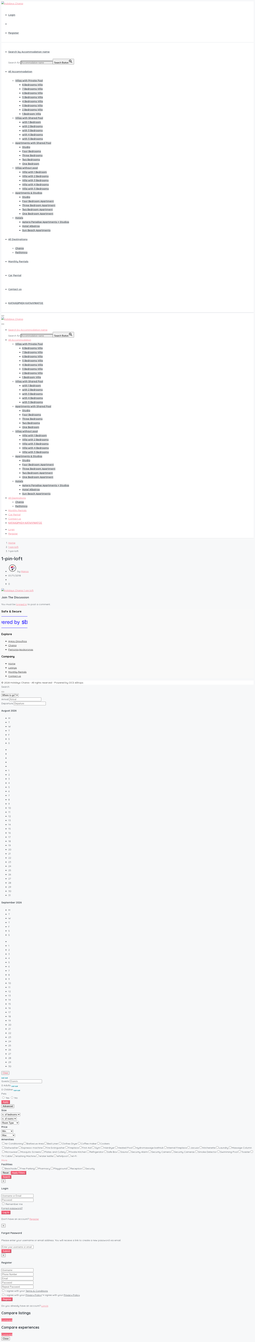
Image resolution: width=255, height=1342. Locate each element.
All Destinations (17, 239)
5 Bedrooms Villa (32, 97)
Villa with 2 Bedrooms (35, 176)
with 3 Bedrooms (32, 130)
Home (11, 663)
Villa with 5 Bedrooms (35, 188)
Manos (25, 571)
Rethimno (21, 252)
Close (5, 1338)
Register (13, 32)
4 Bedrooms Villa (32, 101)
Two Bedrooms (31, 159)
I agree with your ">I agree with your (42, 1295)
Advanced (8, 1106)
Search (6, 1177)
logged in (21, 604)
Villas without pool (26, 167)
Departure (7, 703)
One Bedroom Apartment (37, 213)
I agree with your (26, 1290)
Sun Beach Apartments (36, 230)
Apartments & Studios (28, 192)
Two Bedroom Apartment (37, 209)
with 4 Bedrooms (32, 134)
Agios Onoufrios (17, 641)
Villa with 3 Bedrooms (35, 180)
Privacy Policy (34, 1295)
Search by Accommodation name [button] (29, 51)
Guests (5, 1081)
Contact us (15, 289)
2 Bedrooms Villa (32, 109)
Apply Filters (18, 1172)
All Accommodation (20, 71)
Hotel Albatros (31, 226)
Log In (6, 1212)
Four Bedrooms (31, 151)
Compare (6, 1320)
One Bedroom (30, 163)
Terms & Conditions (37, 1290)
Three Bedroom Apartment (38, 205)
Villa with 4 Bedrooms (35, 184)
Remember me (14, 1204)
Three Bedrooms (32, 155)
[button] (4, 1160)
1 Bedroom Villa (31, 113)
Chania (19, 248)
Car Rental (14, 275)
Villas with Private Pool (29, 80)
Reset (6, 1172)
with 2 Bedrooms (32, 126)
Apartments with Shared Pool (33, 143)
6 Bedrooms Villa (32, 93)
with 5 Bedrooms (32, 138)
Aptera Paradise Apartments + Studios (45, 222)
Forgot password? (12, 1208)
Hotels (19, 217)
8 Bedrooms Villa (32, 84)
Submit (6, 1251)
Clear (5, 1073)
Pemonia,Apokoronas (20, 649)
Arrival (4, 699)
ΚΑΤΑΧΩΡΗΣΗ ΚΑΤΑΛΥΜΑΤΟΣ (25, 303)
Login (11, 14)
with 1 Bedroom (31, 122)
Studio (26, 147)
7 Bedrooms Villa (32, 88)
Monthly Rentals (18, 261)
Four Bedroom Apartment (38, 201)
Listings (12, 667)
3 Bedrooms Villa (32, 105)
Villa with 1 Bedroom (34, 172)
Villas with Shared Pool (29, 118)
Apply (5, 1102)
